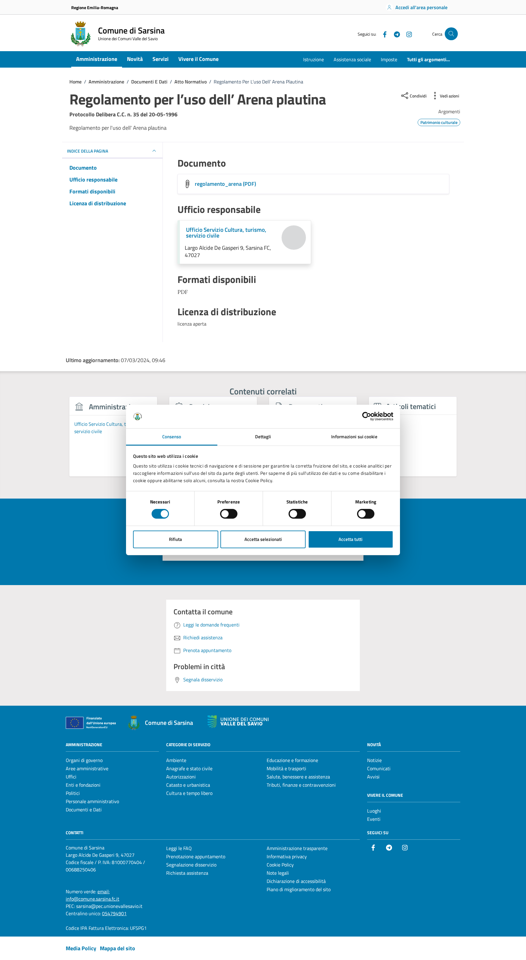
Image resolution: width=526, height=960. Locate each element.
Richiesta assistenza (187, 873)
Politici (73, 793)
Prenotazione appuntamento (195, 856)
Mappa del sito (117, 948)
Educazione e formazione (292, 760)
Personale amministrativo (92, 801)
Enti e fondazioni (83, 785)
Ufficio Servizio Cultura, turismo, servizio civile (226, 232)
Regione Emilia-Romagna (94, 7)
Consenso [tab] (171, 436)
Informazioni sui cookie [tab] (354, 436)
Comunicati (379, 768)
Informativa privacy (287, 856)
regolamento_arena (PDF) (225, 184)
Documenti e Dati (84, 809)
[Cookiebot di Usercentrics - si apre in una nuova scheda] (366, 416)
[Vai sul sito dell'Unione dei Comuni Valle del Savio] (238, 721)
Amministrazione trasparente (297, 848)
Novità (135, 59)
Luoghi (374, 810)
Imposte (389, 59)
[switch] (228, 514)
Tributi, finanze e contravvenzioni (301, 785)
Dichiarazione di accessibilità (296, 881)
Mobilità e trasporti (286, 768)
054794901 (114, 913)
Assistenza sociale (352, 59)
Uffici (71, 776)
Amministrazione (96, 59)
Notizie (374, 760)
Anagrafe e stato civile (189, 768)
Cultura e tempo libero (189, 793)
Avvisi (373, 776)
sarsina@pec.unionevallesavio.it (109, 906)
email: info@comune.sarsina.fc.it (92, 895)
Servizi (161, 59)
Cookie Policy (280, 864)
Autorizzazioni (181, 776)
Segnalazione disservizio (191, 864)
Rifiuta (175, 539)
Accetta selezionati (263, 539)
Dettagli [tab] (263, 436)
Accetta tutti (350, 539)
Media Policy (81, 948)
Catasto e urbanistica (188, 785)
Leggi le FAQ (179, 848)
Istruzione (313, 59)
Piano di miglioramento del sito (299, 889)
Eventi (373, 819)
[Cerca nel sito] (451, 34)
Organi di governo (84, 760)
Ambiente (176, 760)
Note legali (278, 873)
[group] (113, 440)
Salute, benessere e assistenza (298, 776)
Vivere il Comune (198, 59)
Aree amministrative (87, 768)
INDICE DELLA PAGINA (87, 151)
